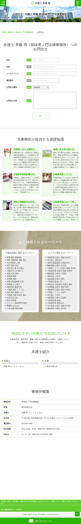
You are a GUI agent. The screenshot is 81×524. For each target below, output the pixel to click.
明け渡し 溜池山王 (54, 260)
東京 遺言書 (11, 300)
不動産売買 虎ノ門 (54, 282)
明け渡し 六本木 (53, 295)
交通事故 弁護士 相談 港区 (58, 287)
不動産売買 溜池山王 (55, 303)
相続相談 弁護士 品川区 (56, 308)
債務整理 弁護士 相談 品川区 (58, 257)
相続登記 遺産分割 (14, 287)
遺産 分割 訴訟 (13, 274)
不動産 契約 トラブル (15, 290)
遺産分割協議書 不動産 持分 (58, 263)
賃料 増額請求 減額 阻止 (16, 260)
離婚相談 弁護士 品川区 (56, 265)
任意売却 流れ (12, 298)
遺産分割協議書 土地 (15, 282)
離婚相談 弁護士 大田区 (56, 274)
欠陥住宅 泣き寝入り (15, 271)
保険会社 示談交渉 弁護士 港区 (59, 284)
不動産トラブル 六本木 (56, 292)
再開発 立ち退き (13, 284)
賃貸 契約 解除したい (15, 292)
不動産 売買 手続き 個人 (16, 295)
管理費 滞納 (11, 279)
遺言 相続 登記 (13, 265)
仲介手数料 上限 (13, 263)
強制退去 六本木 (53, 276)
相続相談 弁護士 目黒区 (56, 298)
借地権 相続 (11, 276)
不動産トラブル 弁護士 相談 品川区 (61, 268)
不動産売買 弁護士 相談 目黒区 (59, 271)
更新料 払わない (13, 306)
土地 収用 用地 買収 (15, 308)
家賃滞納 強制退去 (14, 257)
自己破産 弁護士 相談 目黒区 (58, 306)
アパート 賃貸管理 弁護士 (17, 303)
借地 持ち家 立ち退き (15, 268)
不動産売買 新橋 (53, 300)
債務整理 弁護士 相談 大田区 (58, 290)
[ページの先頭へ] (77, 514)
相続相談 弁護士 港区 (56, 279)
